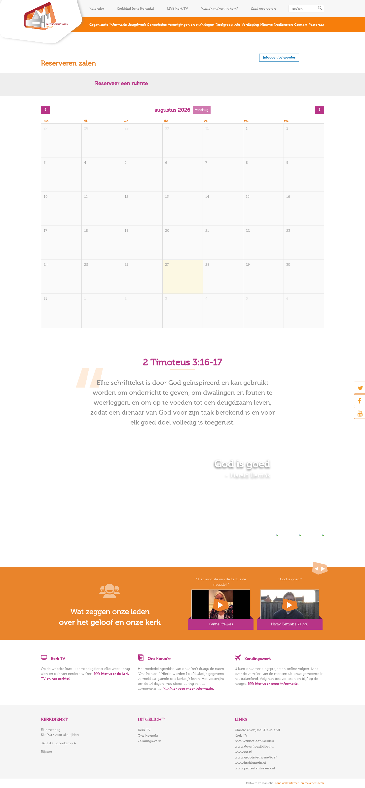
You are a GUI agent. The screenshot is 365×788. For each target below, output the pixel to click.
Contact (300, 25)
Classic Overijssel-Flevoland (257, 730)
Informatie (118, 25)
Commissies (157, 25)
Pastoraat (316, 25)
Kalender (96, 9)
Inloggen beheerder (279, 58)
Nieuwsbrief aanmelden (254, 741)
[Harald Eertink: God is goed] (290, 606)
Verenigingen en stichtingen (191, 25)
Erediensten (283, 25)
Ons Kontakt (148, 736)
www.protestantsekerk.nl (255, 768)
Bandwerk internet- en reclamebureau (299, 783)
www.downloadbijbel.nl (254, 747)
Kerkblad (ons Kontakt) (135, 9)
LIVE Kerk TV (177, 9)
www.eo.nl (243, 752)
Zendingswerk (149, 741)
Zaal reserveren (263, 9)
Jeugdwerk (137, 25)
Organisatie (98, 25)
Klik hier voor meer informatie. (188, 689)
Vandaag (201, 110)
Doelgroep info (228, 25)
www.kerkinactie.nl (250, 763)
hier (50, 735)
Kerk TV (144, 730)
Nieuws (266, 25)
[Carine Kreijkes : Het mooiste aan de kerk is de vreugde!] (221, 606)
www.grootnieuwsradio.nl (256, 757)
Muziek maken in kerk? (219, 9)
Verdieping (250, 25)
